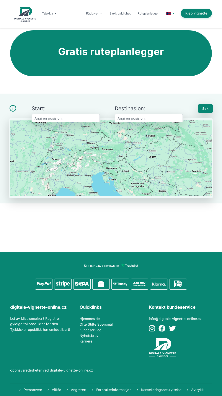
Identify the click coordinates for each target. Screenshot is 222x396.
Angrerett (78, 390)
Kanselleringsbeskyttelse (160, 390)
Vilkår (56, 390)
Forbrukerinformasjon (113, 390)
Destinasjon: (130, 108)
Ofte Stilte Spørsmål (96, 324)
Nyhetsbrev (89, 335)
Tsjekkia (48, 13)
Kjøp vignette (196, 13)
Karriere (86, 341)
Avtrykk (197, 390)
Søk (205, 108)
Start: (39, 108)
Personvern (32, 390)
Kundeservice (90, 330)
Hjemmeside (90, 318)
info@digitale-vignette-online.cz (175, 318)
